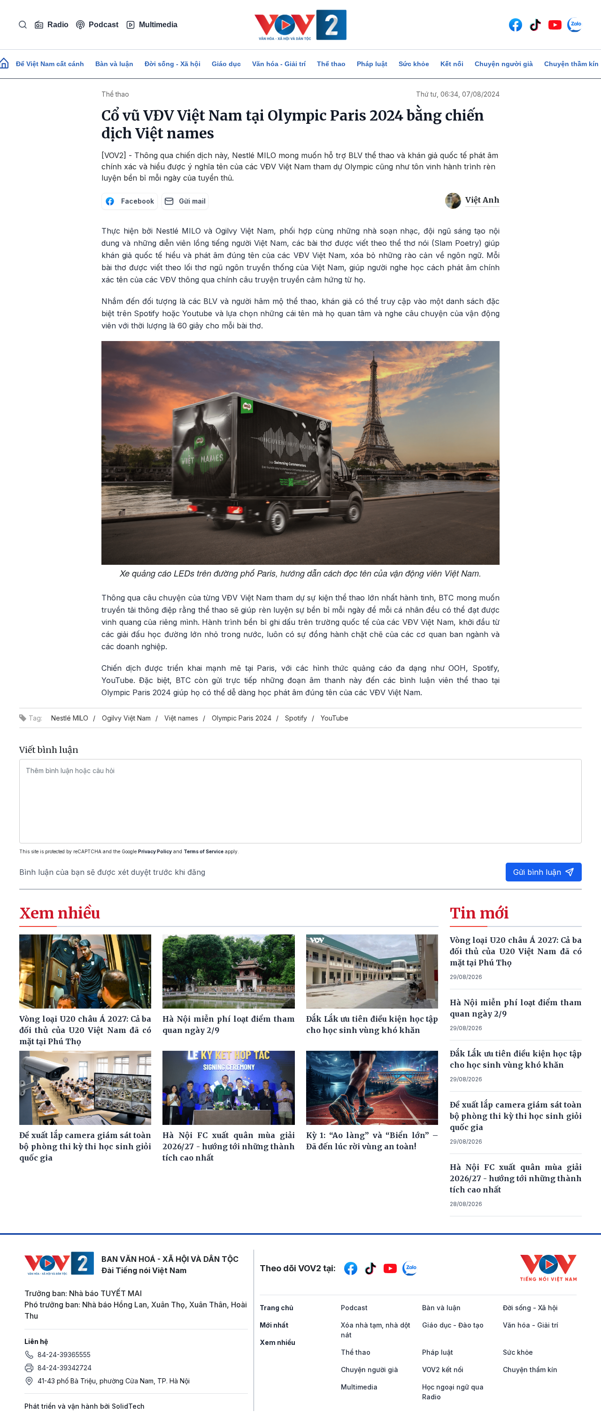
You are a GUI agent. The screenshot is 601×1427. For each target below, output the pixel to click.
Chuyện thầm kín (530, 1370)
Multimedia (158, 25)
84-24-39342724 (65, 1368)
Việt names (181, 718)
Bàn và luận (114, 64)
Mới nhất (274, 1325)
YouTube (334, 718)
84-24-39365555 (64, 1355)
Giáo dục (226, 64)
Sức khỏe (414, 64)
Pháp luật (372, 64)
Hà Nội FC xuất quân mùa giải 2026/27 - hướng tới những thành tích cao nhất (516, 1178)
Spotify (296, 718)
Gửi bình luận (537, 872)
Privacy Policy (155, 851)
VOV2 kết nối (442, 1370)
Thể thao (331, 64)
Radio (58, 25)
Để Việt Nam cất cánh (50, 64)
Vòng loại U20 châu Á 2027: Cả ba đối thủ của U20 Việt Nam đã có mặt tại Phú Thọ (516, 951)
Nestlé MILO (69, 718)
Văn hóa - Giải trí (279, 64)
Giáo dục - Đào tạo (453, 1325)
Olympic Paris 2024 (241, 718)
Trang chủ (276, 1308)
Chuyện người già (504, 64)
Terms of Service (203, 851)
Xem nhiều (277, 1342)
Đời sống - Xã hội (172, 64)
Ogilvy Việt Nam (126, 718)
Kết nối (451, 64)
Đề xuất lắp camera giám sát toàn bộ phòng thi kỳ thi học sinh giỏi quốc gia (516, 1116)
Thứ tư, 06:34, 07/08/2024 (458, 94)
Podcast (103, 25)
